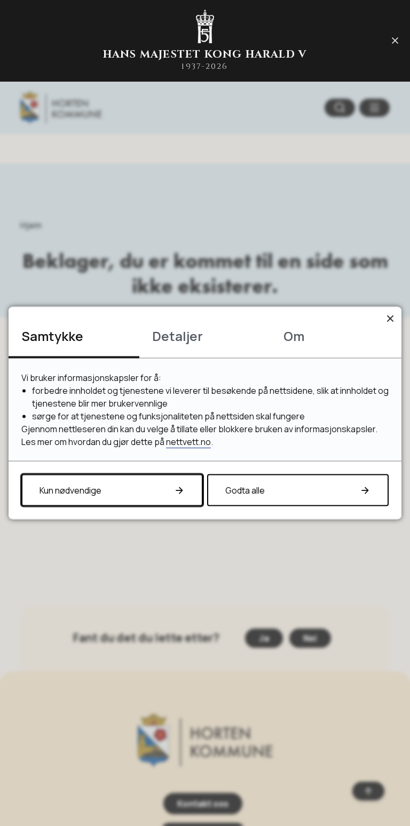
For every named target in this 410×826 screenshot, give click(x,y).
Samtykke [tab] (52, 336)
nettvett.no (188, 442)
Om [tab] (293, 336)
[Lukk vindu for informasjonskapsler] (390, 318)
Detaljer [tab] (177, 336)
